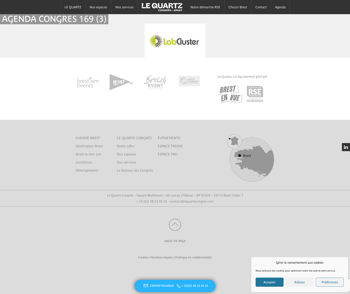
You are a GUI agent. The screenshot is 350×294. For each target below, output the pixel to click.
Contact (261, 7)
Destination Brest (89, 146)
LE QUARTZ (73, 7)
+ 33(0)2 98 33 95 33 (194, 285)
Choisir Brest (237, 7)
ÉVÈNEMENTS (169, 138)
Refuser (300, 282)
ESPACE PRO (168, 154)
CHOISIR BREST (88, 138)
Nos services (124, 7)
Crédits (143, 257)
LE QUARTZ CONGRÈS (134, 138)
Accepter (270, 282)
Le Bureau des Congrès (135, 170)
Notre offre (125, 146)
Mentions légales (161, 257)
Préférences (330, 282)
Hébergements (87, 170)
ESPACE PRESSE (170, 146)
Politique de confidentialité (193, 257)
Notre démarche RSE (205, 7)
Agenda (280, 7)
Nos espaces (98, 7)
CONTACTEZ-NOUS (162, 285)
